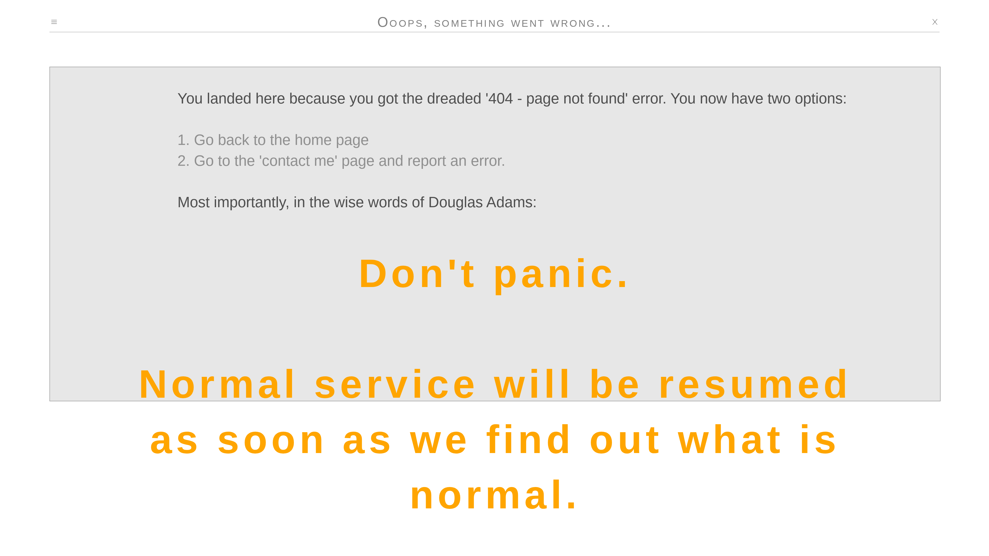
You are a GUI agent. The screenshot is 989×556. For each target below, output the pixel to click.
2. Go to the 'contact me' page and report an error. (341, 160)
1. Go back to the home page (273, 140)
